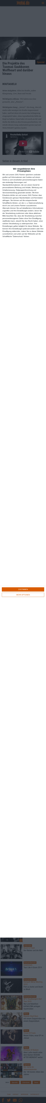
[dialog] (23, 551)
